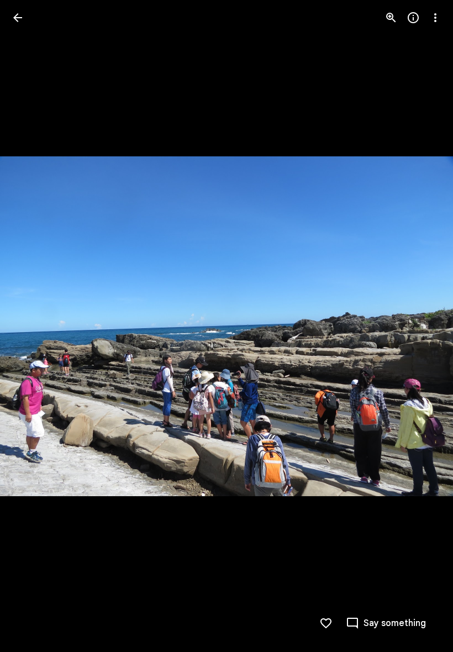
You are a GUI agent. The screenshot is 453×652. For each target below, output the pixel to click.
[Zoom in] (391, 18)
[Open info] (413, 18)
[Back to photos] (17, 17)
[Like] (326, 623)
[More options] (435, 18)
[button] (30, 326)
